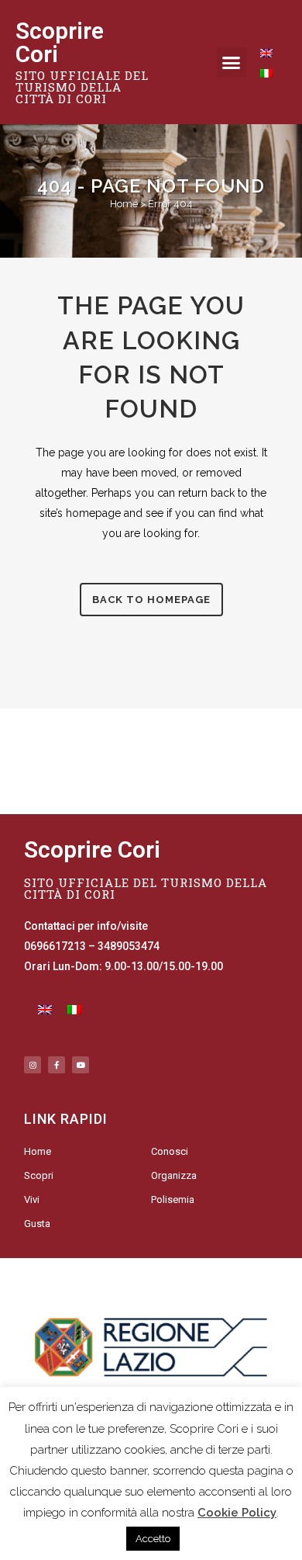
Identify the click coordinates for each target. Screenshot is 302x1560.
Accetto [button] (153, 1538)
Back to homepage (151, 599)
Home (124, 204)
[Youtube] (80, 1064)
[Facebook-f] (56, 1064)
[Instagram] (32, 1064)
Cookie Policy (236, 1513)
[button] (231, 62)
